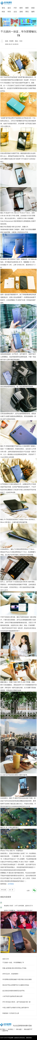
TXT (31, 1029)
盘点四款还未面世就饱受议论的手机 (13, 991)
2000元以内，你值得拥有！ (10, 974)
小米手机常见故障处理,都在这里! (12, 996)
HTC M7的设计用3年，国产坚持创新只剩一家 (16, 1002)
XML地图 (19, 1029)
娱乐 (9, 8)
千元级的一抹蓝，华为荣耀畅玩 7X (13, 962)
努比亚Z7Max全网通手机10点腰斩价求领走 (15, 985)
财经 (21, 8)
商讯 (27, 11)
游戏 (21, 11)
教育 (27, 8)
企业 (15, 11)
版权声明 (5, 1031)
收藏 (4, 890)
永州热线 (11, 884)
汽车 (15, 8)
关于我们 (3, 1029)
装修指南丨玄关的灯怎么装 (10, 1013)
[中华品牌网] (6, 3)
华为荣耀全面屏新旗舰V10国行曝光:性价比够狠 (17, 979)
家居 (33, 8)
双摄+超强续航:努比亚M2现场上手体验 (14, 968)
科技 (3, 11)
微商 (33, 11)
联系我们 (11, 1029)
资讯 (3, 8)
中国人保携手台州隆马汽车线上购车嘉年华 (15, 1007)
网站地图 (27, 1029)
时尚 (9, 11)
